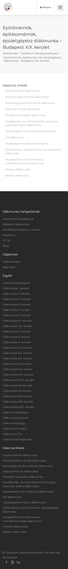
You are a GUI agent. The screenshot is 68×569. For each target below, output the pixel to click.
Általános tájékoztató (16, 224)
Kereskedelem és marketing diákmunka (30, 131)
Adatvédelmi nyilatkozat (18, 219)
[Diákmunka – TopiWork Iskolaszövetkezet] (8, 7)
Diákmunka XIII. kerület (17, 353)
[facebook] (6, 562)
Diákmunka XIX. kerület (17, 385)
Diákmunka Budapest (16, 283)
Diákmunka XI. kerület (17, 342)
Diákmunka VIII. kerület (18, 326)
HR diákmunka (14, 137)
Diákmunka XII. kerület (17, 347)
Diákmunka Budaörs (15, 412)
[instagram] (12, 562)
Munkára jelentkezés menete (21, 229)
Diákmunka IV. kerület (17, 304)
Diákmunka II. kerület (16, 293)
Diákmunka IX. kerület (17, 331)
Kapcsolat (9, 267)
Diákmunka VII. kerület (17, 320)
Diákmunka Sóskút (15, 428)
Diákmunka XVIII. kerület (18, 380)
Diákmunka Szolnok (15, 418)
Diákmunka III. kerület (17, 299)
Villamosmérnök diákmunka (22, 109)
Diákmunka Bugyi (14, 423)
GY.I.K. (7, 240)
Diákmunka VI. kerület (17, 315)
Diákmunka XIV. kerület (17, 358)
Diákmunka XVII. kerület (18, 374)
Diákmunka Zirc (13, 434)
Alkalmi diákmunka (17, 175)
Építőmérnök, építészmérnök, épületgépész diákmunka (33, 151)
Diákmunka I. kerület (16, 288)
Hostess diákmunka (17, 169)
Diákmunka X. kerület (16, 337)
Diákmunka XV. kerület (17, 364)
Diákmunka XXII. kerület (18, 401)
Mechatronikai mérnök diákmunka (26, 97)
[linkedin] (18, 562)
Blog (6, 246)
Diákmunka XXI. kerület (17, 396)
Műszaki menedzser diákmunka (25, 115)
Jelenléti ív (9, 235)
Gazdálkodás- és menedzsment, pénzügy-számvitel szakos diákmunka (32, 123)
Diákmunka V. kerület (16, 310)
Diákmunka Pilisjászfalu (17, 439)
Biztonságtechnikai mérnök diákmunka (30, 103)
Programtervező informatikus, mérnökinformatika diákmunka (24, 161)
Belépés (46, 7)
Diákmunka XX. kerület (17, 391)
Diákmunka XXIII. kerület (18, 407)
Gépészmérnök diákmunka (22, 90)
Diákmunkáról (11, 261)
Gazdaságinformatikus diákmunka (26, 143)
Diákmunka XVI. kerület (17, 369)
